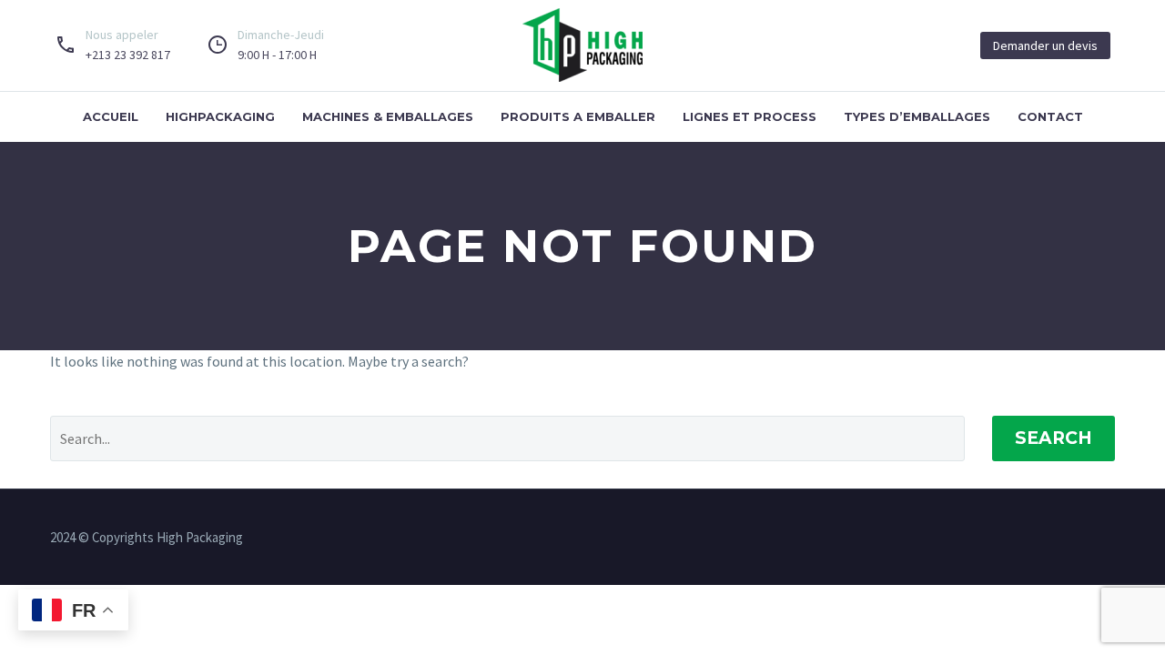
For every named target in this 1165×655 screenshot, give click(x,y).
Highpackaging (220, 116)
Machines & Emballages (387, 116)
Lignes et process (749, 116)
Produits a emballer (578, 116)
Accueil (110, 116)
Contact (1050, 116)
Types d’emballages (917, 116)
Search (1053, 438)
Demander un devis (1045, 45)
